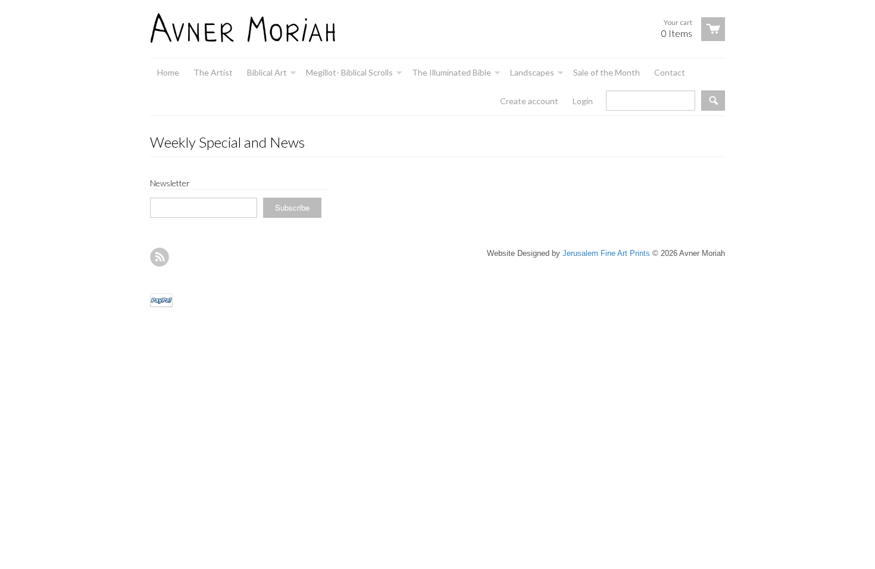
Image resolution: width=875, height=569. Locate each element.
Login (583, 101)
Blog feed (159, 257)
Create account (529, 101)
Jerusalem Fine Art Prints (606, 253)
